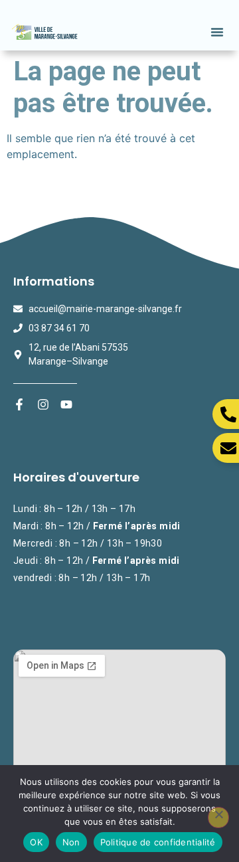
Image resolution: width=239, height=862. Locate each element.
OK (36, 842)
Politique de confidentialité (158, 842)
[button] (217, 32)
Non (71, 842)
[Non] (218, 817)
